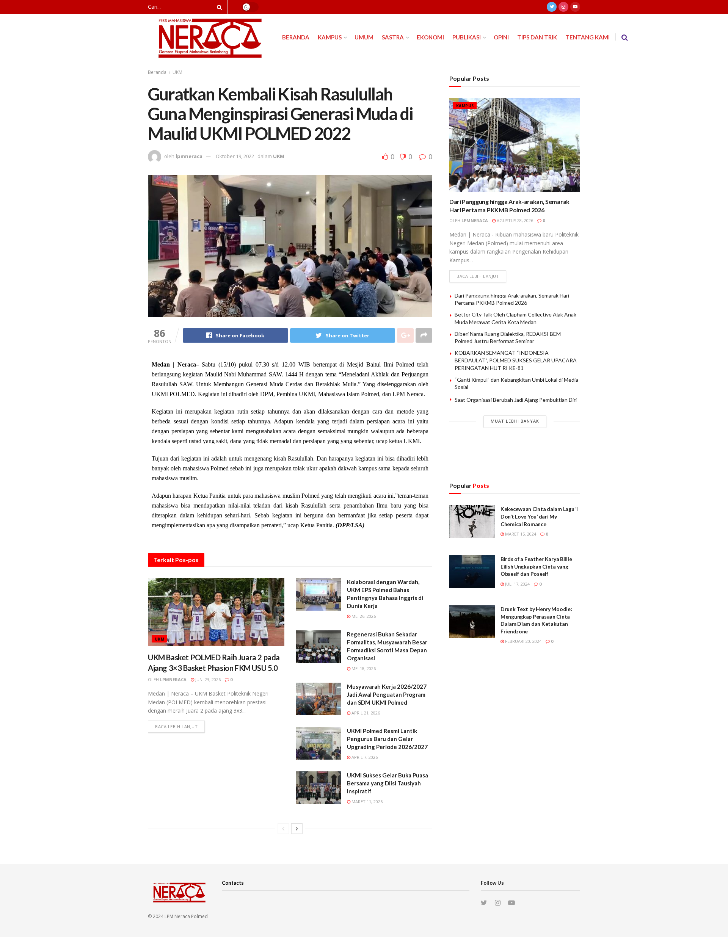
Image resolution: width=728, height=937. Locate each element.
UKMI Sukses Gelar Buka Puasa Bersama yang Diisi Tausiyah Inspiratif (387, 783)
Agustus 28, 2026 (514, 220)
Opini (501, 37)
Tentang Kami (587, 37)
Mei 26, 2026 (363, 616)
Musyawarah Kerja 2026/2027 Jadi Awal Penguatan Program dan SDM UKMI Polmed (387, 694)
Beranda (295, 37)
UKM (177, 72)
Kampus (330, 37)
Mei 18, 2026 (363, 668)
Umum (364, 37)
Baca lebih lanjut (176, 726)
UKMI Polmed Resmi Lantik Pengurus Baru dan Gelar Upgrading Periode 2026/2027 (387, 738)
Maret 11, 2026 (366, 801)
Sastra (393, 37)
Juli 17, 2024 (517, 584)
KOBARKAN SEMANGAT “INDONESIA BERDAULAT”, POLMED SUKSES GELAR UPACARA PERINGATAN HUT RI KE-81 (516, 360)
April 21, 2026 (365, 713)
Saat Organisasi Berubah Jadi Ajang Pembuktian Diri (516, 399)
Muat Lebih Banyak (515, 421)
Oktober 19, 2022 (235, 156)
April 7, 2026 (364, 757)
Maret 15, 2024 (520, 534)
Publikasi (466, 37)
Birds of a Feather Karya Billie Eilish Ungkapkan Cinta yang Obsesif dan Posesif (536, 566)
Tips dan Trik (537, 37)
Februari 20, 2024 (522, 641)
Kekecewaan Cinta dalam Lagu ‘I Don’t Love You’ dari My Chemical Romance (539, 516)
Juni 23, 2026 (207, 679)
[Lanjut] (297, 828)
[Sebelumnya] (283, 828)
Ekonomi (430, 37)
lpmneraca (189, 156)
